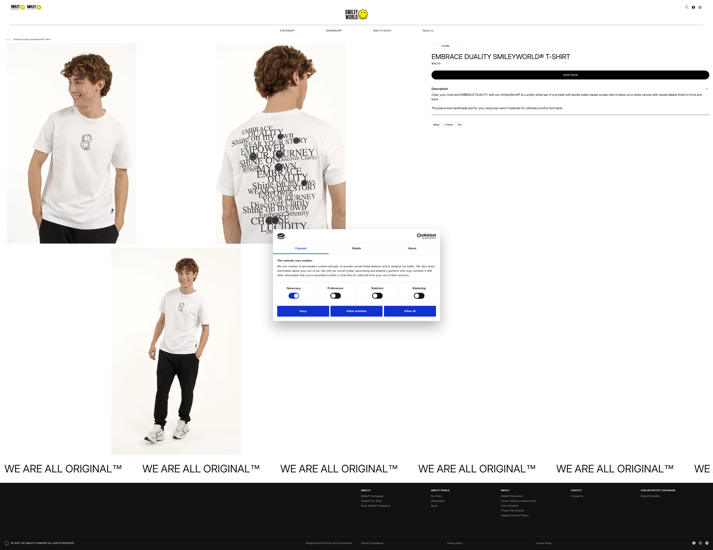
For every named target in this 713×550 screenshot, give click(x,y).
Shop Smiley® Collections (375, 505)
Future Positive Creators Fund (518, 500)
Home (8, 39)
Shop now (570, 74)
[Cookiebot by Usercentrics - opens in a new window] (419, 236)
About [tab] (412, 248)
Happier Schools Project (515, 515)
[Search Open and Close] (687, 7)
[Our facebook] (693, 7)
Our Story (436, 495)
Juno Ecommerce (342, 542)
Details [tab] (356, 248)
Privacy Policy (455, 543)
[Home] (356, 14)
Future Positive (509, 505)
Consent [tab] (300, 248)
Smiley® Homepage (372, 495)
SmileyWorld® (334, 30)
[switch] (335, 296)
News (434, 505)
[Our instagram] (700, 7)
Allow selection (356, 311)
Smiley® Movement (512, 495)
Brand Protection (650, 495)
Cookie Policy (543, 543)
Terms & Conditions (372, 543)
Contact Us (577, 495)
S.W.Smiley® (287, 30)
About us (428, 30)
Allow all (410, 311)
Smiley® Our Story (371, 500)
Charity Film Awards (512, 510)
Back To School (382, 30)
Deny (303, 311)
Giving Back (438, 500)
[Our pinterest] (707, 543)
